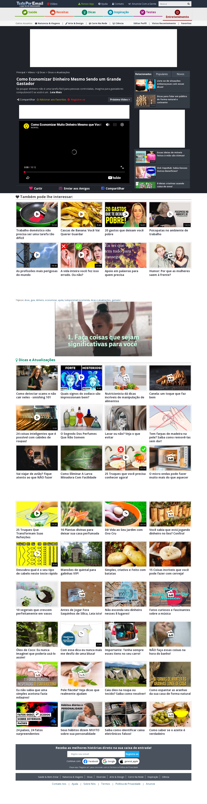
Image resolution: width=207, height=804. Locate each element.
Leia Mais (56, 92)
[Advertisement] (103, 48)
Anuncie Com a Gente (144, 3)
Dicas (91, 12)
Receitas (61, 12)
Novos (180, 74)
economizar (51, 300)
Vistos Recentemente (164, 23)
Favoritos (186, 23)
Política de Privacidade (128, 767)
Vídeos (31, 72)
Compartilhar (27, 99)
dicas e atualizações (101, 300)
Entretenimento (177, 17)
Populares (162, 74)
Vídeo (53, 4)
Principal (20, 72)
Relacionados (143, 74)
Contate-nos (59, 783)
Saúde (32, 12)
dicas (27, 300)
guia (33, 300)
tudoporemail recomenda (77, 300)
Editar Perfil (140, 23)
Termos (113, 767)
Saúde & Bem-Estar (48, 776)
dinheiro (40, 300)
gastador (116, 300)
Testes (150, 12)
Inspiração (121, 12)
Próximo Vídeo (119, 99)
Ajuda (104, 3)
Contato (119, 3)
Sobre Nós (89, 783)
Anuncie (150, 783)
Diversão (101, 776)
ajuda (60, 300)
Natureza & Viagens (49, 23)
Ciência (120, 23)
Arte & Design (75, 23)
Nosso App (87, 3)
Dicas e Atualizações (59, 72)
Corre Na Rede (99, 23)
